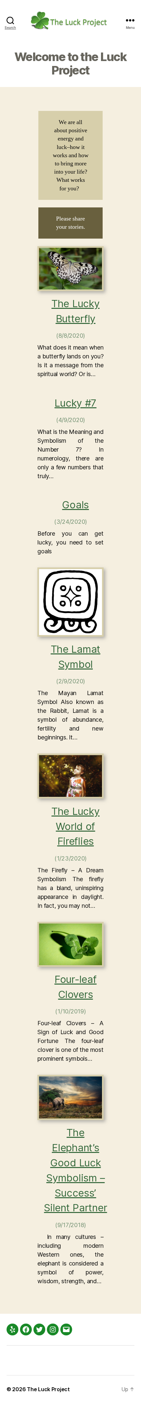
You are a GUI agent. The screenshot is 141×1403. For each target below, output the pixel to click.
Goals (75, 505)
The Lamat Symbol (76, 656)
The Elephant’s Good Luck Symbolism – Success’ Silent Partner (75, 1170)
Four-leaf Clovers (75, 986)
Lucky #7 (75, 403)
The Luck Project (48, 1389)
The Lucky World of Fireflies (75, 826)
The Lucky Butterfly (75, 311)
